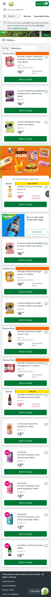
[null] (25, 162)
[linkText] (25, 225)
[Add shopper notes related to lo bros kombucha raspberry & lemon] (46, 243)
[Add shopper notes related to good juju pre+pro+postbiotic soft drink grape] (46, 452)
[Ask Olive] (45, 592)
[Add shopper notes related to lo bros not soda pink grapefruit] (46, 424)
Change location (19, 28)
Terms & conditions (10, 594)
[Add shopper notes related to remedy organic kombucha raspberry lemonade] (46, 57)
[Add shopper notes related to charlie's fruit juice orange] (46, 187)
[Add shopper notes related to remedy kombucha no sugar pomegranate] (46, 363)
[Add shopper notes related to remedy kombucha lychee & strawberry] (46, 395)
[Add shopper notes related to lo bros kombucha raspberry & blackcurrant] (46, 91)
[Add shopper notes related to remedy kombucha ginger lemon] (46, 272)
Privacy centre (8, 590)
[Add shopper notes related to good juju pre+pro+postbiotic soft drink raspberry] (46, 483)
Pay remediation (9, 585)
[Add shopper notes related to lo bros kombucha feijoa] (46, 122)
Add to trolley (25, 79)
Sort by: (5, 48)
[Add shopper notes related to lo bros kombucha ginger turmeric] (46, 303)
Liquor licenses (8, 581)
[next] (47, 194)
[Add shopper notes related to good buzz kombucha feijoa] (46, 545)
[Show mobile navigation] (4, 4)
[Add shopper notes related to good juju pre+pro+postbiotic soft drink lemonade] (46, 514)
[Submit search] (5, 16)
